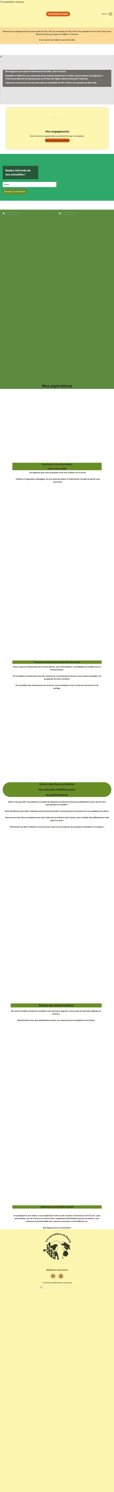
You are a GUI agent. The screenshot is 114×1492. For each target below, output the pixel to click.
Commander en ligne (58, 14)
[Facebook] (53, 1276)
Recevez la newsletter (14, 191)
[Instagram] (61, 1276)
